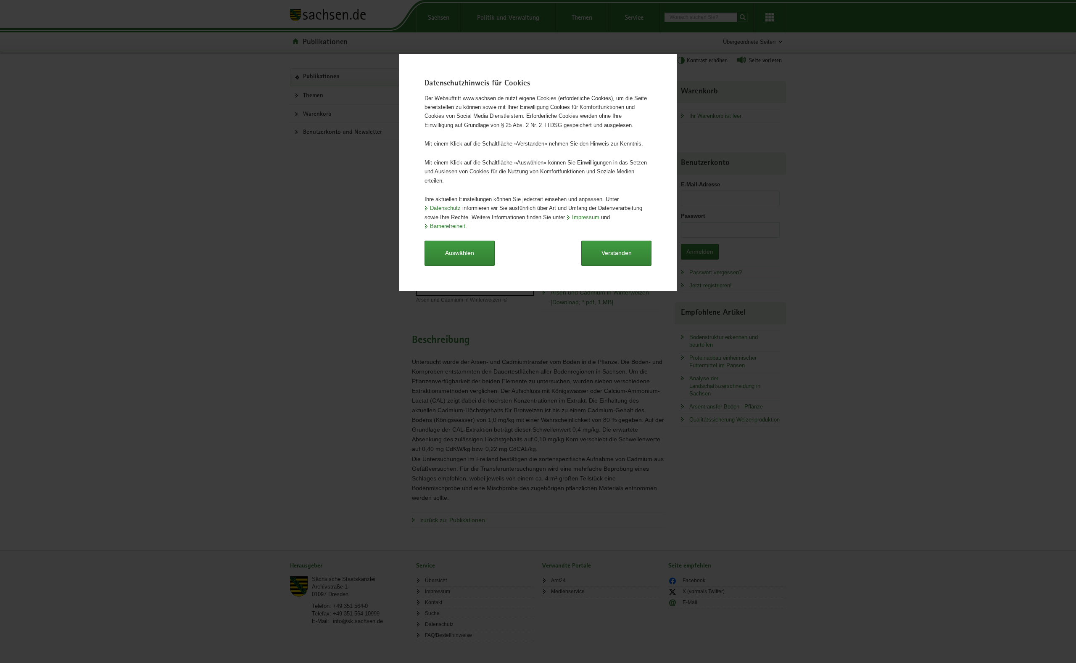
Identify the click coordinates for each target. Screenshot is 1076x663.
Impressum (585, 217)
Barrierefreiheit (447, 226)
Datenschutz (445, 208)
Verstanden (616, 252)
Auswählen (459, 252)
